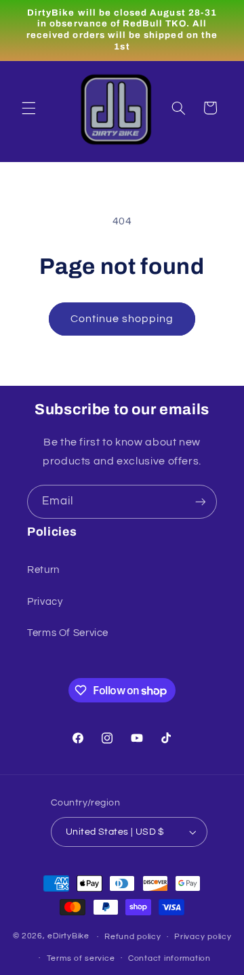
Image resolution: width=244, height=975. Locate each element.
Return (43, 570)
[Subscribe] (200, 501)
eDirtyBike (68, 936)
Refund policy (132, 936)
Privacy (44, 602)
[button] (28, 107)
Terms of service (81, 958)
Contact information (169, 958)
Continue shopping (122, 318)
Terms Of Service (67, 633)
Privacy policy (202, 936)
